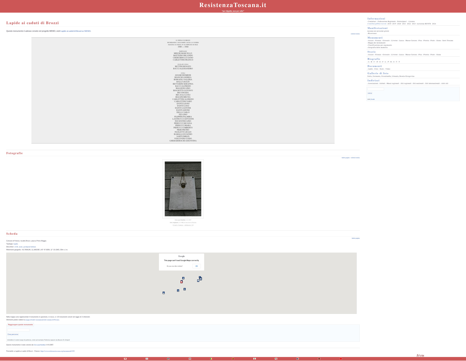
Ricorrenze (372, 33)
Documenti (375, 66)
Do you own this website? (175, 266)
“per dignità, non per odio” (233, 11)
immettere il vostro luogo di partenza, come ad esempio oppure (38, 340)
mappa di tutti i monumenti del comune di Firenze (42, 319)
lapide (16, 244)
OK (197, 266)
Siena (439, 40)
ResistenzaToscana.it (233, 4)
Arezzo (371, 40)
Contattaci (372, 21)
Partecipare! (402, 21)
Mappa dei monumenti (377, 43)
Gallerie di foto (378, 73)
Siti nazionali (418, 83)
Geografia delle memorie (378, 47)
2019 (394, 24)
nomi (20, 246)
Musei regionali (393, 83)
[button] (181, 282)
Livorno (394, 40)
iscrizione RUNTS (424, 24)
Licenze (412, 21)
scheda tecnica (355, 34)
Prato (433, 40)
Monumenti (375, 37)
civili (16, 246)
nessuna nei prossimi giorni (378, 31)
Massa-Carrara (411, 40)
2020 (399, 24)
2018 (389, 24)
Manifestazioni (378, 28)
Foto (376, 69)
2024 (434, 24)
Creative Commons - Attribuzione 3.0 (183, 225)
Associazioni (373, 83)
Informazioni (376, 18)
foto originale (174, 222)
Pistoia (426, 40)
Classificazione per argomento (380, 45)
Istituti (382, 83)
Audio (370, 69)
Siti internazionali (432, 83)
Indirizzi (374, 80)
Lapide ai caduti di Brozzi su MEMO (75, 31)
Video (388, 69)
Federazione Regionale (387, 21)
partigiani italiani (29, 246)
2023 (414, 24)
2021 (404, 24)
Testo (382, 69)
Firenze (378, 40)
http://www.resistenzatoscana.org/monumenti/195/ (58, 351)
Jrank (372, 99)
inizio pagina (346, 158)
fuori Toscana (447, 40)
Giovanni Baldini (180, 220)
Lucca (401, 40)
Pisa (420, 40)
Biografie (374, 59)
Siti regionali (406, 83)
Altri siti (444, 83)
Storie (372, 51)
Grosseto (386, 40)
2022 (409, 24)
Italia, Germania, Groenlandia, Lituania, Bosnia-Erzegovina (390, 76)
